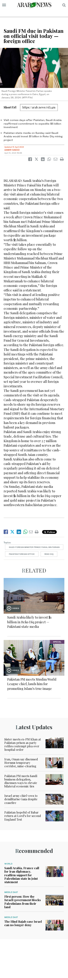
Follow (50, 532)
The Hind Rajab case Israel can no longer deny (23, 923)
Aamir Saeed (12, 150)
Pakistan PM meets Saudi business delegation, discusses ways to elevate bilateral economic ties (20, 781)
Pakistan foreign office (22, 554)
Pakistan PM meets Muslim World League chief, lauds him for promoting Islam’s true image (31, 684)
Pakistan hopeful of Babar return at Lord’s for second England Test (22, 815)
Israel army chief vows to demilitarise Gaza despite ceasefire (21, 799)
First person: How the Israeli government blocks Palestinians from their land (22, 902)
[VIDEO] (34, 595)
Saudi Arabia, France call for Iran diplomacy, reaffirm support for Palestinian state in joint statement (21, 875)
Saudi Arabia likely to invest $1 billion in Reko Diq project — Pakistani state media (29, 622)
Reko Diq (48, 554)
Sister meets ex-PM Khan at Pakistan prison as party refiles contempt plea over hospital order (22, 744)
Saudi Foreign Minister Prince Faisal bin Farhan (34, 547)
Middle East (11, 892)
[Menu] (4, 5)
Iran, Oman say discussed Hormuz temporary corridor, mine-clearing (21, 762)
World (8, 863)
